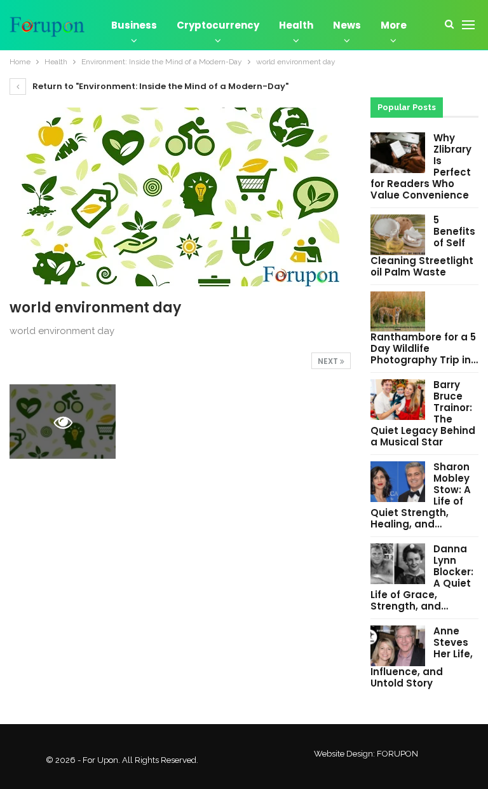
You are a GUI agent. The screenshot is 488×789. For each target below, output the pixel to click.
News (347, 25)
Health (296, 25)
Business (134, 25)
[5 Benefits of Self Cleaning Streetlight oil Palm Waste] (397, 234)
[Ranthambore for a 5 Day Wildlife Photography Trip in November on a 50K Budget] (397, 311)
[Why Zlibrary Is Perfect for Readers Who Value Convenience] (397, 152)
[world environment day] (180, 421)
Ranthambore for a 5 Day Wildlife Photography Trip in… (424, 348)
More (394, 25)
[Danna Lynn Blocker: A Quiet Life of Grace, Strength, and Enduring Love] (397, 563)
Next (329, 361)
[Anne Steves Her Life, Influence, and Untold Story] (397, 645)
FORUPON (397, 753)
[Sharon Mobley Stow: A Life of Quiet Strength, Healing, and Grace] (397, 481)
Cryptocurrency (218, 25)
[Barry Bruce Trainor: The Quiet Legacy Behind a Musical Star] (397, 399)
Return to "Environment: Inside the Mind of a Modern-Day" (159, 86)
